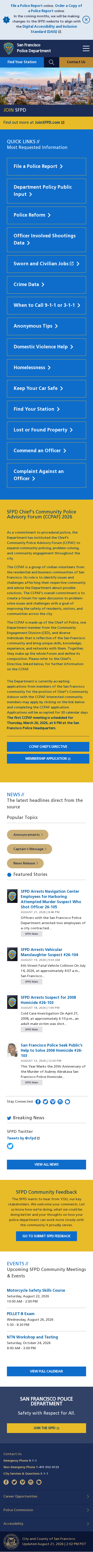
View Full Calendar (46, 1371)
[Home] (10, 48)
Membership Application (57, 759)
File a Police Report (27, 6)
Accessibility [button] (13, 1524)
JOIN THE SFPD (60, 1428)
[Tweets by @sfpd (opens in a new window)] (10, 1148)
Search (51, 59)
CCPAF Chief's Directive (48, 747)
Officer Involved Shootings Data (45, 240)
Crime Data (26, 284)
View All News (47, 1164)
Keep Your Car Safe (36, 388)
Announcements (26, 835)
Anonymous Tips (33, 326)
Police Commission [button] (18, 1510)
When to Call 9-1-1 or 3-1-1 (44, 305)
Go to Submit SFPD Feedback (46, 1236)
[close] (86, 20)
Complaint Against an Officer (39, 475)
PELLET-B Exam (21, 1314)
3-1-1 (44, 1473)
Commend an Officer (37, 451)
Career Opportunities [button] (20, 1496)
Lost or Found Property (40, 430)
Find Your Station (22, 62)
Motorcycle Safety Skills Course (36, 1291)
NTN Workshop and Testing (32, 1338)
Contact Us (76, 62)
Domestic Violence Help (41, 347)
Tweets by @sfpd (23, 1138)
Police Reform (29, 215)
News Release (24, 863)
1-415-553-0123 (47, 1467)
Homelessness (29, 367)
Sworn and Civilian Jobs (44, 264)
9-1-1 (33, 1460)
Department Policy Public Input (43, 191)
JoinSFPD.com (50, 123)
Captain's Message (28, 849)
